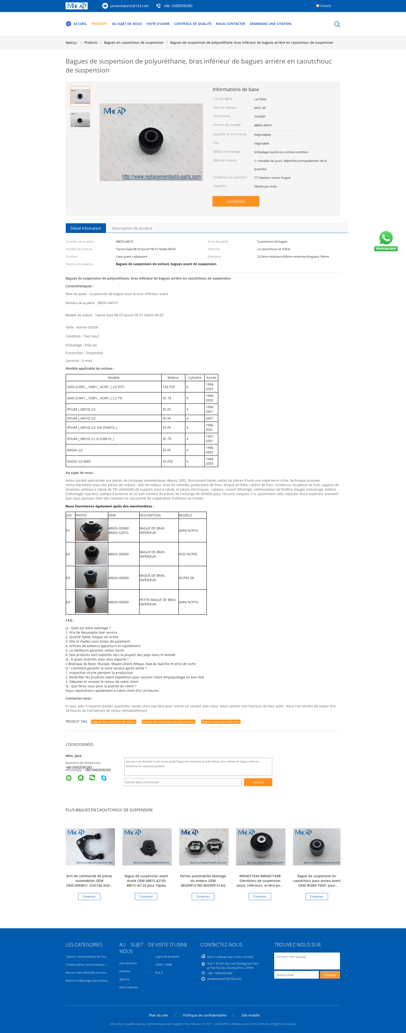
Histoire (124, 971)
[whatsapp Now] (386, 251)
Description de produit (132, 228)
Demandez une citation (270, 23)
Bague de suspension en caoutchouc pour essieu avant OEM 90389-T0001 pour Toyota (316, 883)
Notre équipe (128, 987)
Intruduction (128, 963)
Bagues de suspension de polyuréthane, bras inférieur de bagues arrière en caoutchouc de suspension (251, 42)
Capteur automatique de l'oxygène (90, 956)
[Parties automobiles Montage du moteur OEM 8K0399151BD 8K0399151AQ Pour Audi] (204, 846)
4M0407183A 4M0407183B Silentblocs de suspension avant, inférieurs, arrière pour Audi (260, 883)
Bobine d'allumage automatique (88, 980)
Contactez (236, 201)
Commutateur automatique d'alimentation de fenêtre (103, 964)
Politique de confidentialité (204, 1015)
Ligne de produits (167, 956)
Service (124, 979)
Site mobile (251, 1015)
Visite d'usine (158, 23)
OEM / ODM (163, 964)
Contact (258, 782)
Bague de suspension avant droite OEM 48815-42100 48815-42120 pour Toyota (146, 881)
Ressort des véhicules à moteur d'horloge (94, 972)
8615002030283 (98, 770)
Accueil (80, 23)
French (325, 6)
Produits (99, 23)
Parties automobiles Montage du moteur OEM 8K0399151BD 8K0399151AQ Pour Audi (203, 883)
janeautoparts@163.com (129, 6)
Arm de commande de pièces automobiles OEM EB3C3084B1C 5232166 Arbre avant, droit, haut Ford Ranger (89, 883)
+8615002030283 (79, 767)
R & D (159, 972)
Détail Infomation (85, 228)
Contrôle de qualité (192, 23)
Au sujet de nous (127, 23)
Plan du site (158, 1015)
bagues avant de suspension (220, 722)
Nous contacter (230, 23)
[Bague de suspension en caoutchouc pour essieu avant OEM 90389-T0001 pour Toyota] (317, 846)
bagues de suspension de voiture (113, 722)
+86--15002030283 (178, 6)
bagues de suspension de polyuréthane (168, 722)
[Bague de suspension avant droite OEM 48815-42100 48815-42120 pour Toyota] (147, 846)
